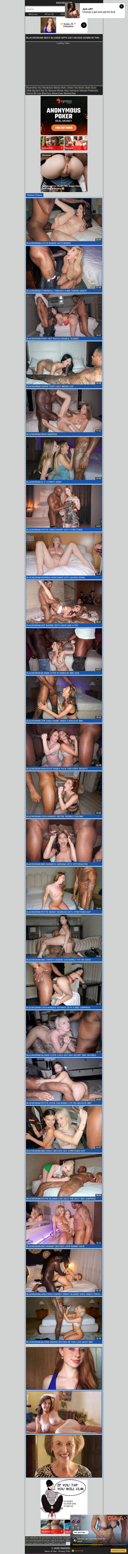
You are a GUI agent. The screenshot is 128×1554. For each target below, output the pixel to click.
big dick (36, 90)
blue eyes (46, 93)
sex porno (29, 1540)
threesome (93, 90)
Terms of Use (50, 1551)
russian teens (31, 1543)
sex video (29, 1537)
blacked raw (70, 93)
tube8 (50, 1543)
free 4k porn (40, 1537)
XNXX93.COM (64, 3)
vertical (29, 93)
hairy (66, 90)
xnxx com (42, 1543)
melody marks (60, 88)
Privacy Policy (65, 1551)
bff (35, 93)
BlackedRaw (31, 88)
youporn (38, 1540)
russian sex (61, 1537)
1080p (29, 90)
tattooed (83, 90)
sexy (58, 1540)
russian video (49, 1540)
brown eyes (57, 93)
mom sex (51, 1537)
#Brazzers (33, 14)
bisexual (52, 90)
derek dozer (90, 88)
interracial (74, 90)
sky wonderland (45, 88)
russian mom (60, 1543)
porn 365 (65, 1540)
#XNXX (64, 14)
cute (39, 93)
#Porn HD (49, 14)
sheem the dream (75, 88)
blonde (60, 90)
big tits (44, 90)
